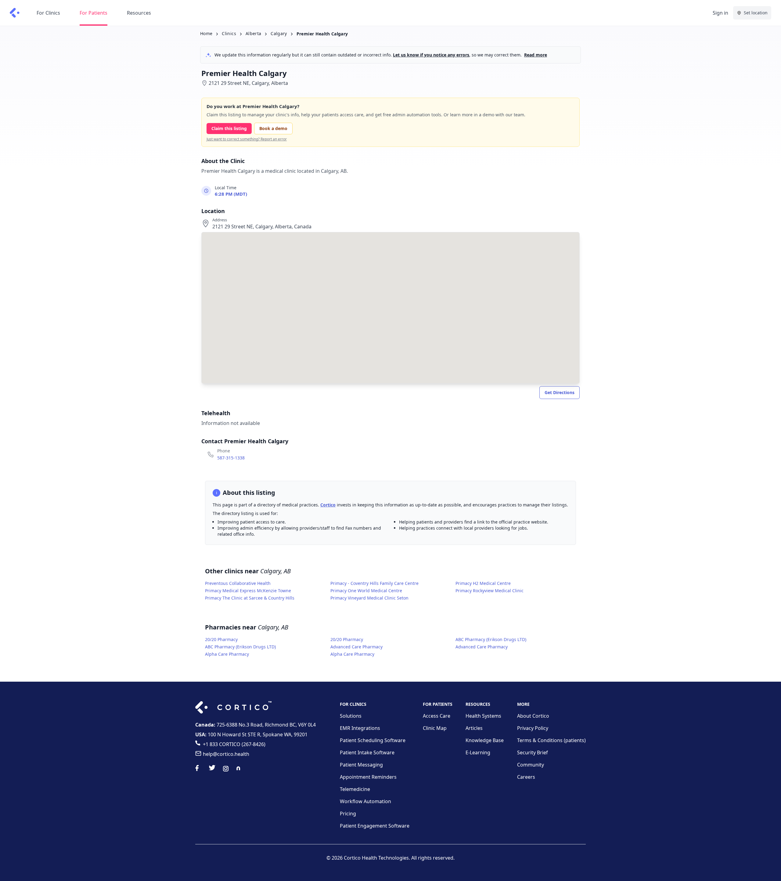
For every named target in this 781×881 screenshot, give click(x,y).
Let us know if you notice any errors (431, 55)
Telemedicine (355, 789)
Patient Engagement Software (374, 825)
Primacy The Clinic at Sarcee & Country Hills (249, 598)
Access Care (436, 715)
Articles (474, 728)
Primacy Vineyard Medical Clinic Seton (369, 598)
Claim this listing (229, 128)
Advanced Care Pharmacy (356, 647)
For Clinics (48, 12)
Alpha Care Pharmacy (227, 654)
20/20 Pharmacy (221, 639)
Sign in (720, 12)
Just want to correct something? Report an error (247, 139)
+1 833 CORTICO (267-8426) (234, 744)
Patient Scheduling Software (372, 740)
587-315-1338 (231, 458)
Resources (139, 12)
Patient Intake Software (367, 752)
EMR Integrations (360, 728)
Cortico (328, 505)
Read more (535, 55)
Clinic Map (435, 728)
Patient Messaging (361, 764)
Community (530, 764)
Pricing (348, 813)
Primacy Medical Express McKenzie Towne (248, 590)
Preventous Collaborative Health (238, 583)
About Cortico (533, 715)
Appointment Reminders (368, 777)
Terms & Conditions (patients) (551, 740)
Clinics (229, 33)
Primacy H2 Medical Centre (483, 583)
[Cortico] (15, 13)
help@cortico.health (226, 754)
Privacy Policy (532, 728)
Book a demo (273, 128)
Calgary (279, 33)
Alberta (253, 33)
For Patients (93, 12)
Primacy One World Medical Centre (366, 590)
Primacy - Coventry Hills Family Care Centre (374, 583)
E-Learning (478, 752)
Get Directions (559, 392)
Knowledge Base (485, 740)
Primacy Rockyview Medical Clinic (489, 590)
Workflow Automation (365, 801)
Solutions (351, 715)
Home (206, 33)
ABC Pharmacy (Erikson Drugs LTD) (490, 639)
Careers (526, 777)
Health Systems (483, 715)
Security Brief (532, 752)
